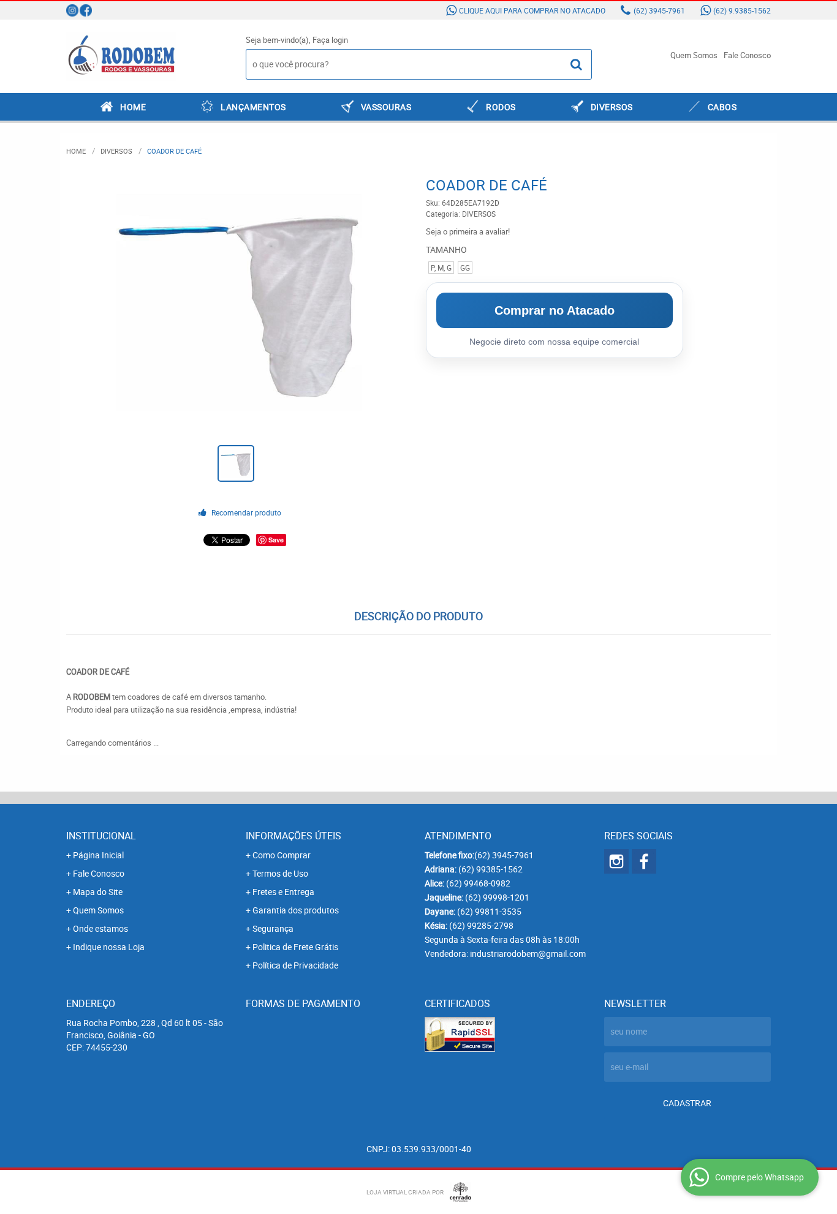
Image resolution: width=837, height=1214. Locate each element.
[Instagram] (72, 10)
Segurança (273, 928)
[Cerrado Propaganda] (457, 1192)
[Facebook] (86, 10)
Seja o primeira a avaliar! (468, 231)
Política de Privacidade (295, 965)
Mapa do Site (98, 891)
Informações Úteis (293, 835)
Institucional (101, 835)
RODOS (501, 107)
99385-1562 (490, 869)
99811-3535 (489, 911)
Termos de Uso (280, 873)
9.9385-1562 (742, 10)
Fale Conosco (747, 55)
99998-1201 (497, 897)
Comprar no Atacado (554, 310)
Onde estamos (100, 928)
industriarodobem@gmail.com (528, 953)
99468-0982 (478, 883)
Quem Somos (694, 55)
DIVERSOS (612, 107)
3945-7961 (659, 10)
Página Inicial (98, 855)
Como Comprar (281, 855)
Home (133, 107)
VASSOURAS (386, 107)
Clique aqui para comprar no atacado (532, 10)
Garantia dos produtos (295, 910)
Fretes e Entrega (283, 891)
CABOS (722, 107)
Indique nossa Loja (109, 947)
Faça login (330, 39)
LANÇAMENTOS (253, 107)
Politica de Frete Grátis (295, 947)
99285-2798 (481, 925)
